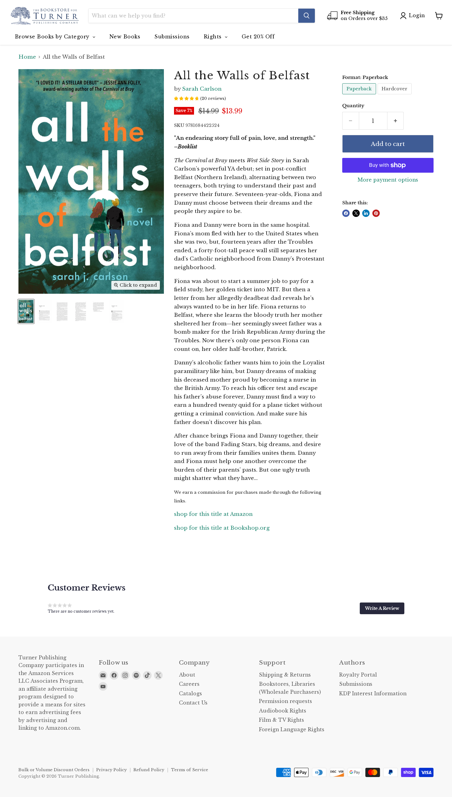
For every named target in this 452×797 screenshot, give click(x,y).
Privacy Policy (111, 769)
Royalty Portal (358, 675)
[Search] (306, 16)
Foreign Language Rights (291, 729)
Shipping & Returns (285, 675)
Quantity (353, 105)
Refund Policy (148, 769)
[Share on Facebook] (346, 213)
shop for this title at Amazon (213, 514)
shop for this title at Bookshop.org (222, 528)
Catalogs (190, 694)
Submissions (355, 684)
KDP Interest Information (372, 694)
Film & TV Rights (281, 720)
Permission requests (285, 701)
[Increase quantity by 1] (395, 121)
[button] (382, 608)
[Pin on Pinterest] (376, 213)
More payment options (388, 180)
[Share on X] (356, 213)
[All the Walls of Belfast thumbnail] (26, 311)
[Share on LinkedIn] (366, 213)
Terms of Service (189, 769)
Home (27, 57)
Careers (189, 684)
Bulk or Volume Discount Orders (53, 769)
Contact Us (193, 703)
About (187, 675)
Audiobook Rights (282, 711)
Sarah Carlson (202, 89)
